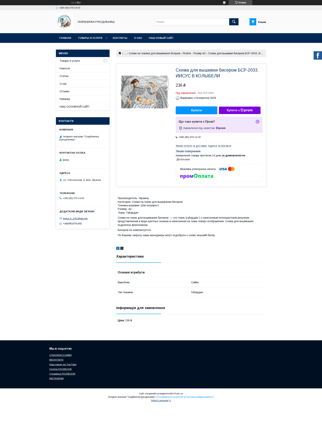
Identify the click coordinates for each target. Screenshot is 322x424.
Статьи (64, 76)
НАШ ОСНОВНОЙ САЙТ (75, 106)
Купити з (233, 110)
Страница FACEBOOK (62, 373)
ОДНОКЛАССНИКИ (60, 355)
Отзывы (64, 91)
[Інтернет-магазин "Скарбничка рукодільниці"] (64, 28)
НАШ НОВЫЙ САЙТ (161, 38)
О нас (138, 38)
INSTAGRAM (56, 378)
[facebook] (117, 248)
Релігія (187, 53)
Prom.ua (178, 393)
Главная (65, 38)
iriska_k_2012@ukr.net (75, 218)
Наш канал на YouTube (62, 364)
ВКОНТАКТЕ (56, 359)
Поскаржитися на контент (170, 397)
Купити (196, 110)
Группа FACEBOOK (60, 369)
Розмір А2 (200, 53)
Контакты (120, 38)
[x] (121, 248)
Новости (65, 68)
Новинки (65, 98)
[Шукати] (234, 21)
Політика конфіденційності (199, 397)
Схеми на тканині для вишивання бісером (154, 53)
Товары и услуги (90, 38)
